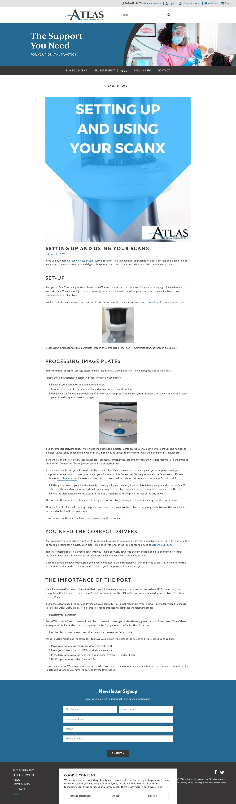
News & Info (21, 785)
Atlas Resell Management (196, 779)
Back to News (116, 86)
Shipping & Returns (203, 782)
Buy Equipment (23, 771)
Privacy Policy (155, 787)
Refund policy (220, 782)
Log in (17, 794)
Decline (152, 796)
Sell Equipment (23, 775)
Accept (116, 796)
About (17, 780)
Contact (19, 789)
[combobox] (145, 14)
